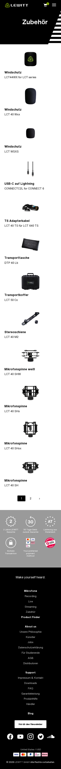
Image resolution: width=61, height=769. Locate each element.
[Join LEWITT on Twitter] (41, 737)
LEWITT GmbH (22, 762)
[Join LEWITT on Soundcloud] (51, 737)
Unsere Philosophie (30, 632)
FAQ (30, 688)
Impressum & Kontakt (30, 678)
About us (30, 626)
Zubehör (30, 612)
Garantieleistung (30, 693)
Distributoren (30, 663)
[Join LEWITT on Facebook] (10, 737)
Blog (30, 713)
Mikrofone (30, 591)
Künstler (30, 637)
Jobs (30, 642)
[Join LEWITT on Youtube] (20, 737)
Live (30, 601)
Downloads (30, 683)
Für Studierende (31, 652)
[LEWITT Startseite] (16, 7)
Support (30, 672)
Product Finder (30, 617)
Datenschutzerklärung (30, 647)
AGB (30, 658)
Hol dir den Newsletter (30, 724)
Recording (30, 596)
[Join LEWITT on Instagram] (30, 737)
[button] (45, 4)
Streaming (30, 606)
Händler (30, 704)
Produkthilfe (30, 699)
